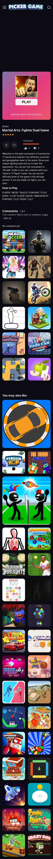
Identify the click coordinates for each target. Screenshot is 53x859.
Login (45, 214)
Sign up (7, 218)
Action (5, 126)
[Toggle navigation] (4, 7)
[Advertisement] (26, 42)
